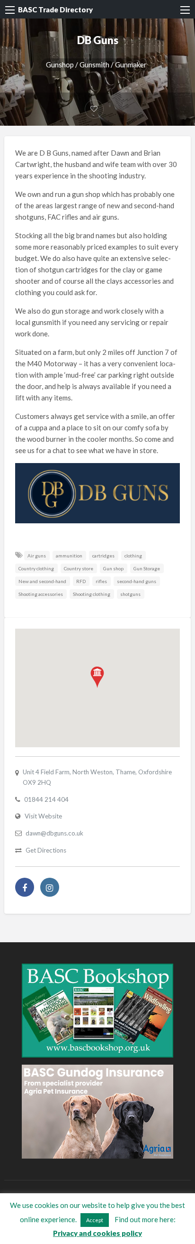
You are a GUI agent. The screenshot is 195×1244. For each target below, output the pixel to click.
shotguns (130, 594)
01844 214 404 (46, 799)
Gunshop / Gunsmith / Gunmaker (96, 64)
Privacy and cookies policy (97, 1233)
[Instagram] (49, 887)
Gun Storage (146, 568)
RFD (81, 581)
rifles (101, 581)
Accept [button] (94, 1220)
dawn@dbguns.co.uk (54, 833)
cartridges (103, 555)
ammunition (69, 555)
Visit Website (43, 816)
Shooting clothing (91, 594)
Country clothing (36, 568)
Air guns (36, 555)
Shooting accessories (40, 594)
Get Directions (46, 850)
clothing (133, 555)
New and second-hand (42, 581)
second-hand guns (136, 581)
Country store (78, 568)
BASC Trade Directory (55, 9)
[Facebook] (24, 887)
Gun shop (113, 568)
